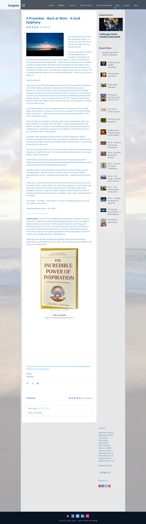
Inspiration (29, 376)
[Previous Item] (103, 24)
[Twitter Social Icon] (77, 516)
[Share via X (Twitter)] (33, 383)
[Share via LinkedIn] (38, 383)
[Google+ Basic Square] (109, 486)
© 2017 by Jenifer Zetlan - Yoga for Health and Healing (78, 520)
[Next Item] (119, 24)
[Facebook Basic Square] (103, 486)
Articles (29, 373)
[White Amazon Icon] (67, 516)
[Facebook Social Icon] (72, 516)
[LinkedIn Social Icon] (82, 516)
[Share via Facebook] (27, 383)
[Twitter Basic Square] (106, 486)
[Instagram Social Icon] (100, 486)
